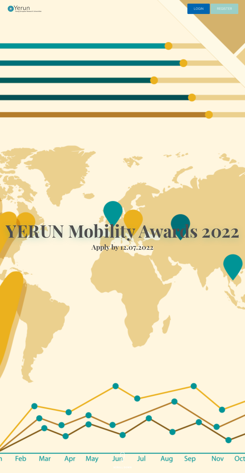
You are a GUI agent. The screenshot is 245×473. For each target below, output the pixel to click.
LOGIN (198, 9)
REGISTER (224, 9)
